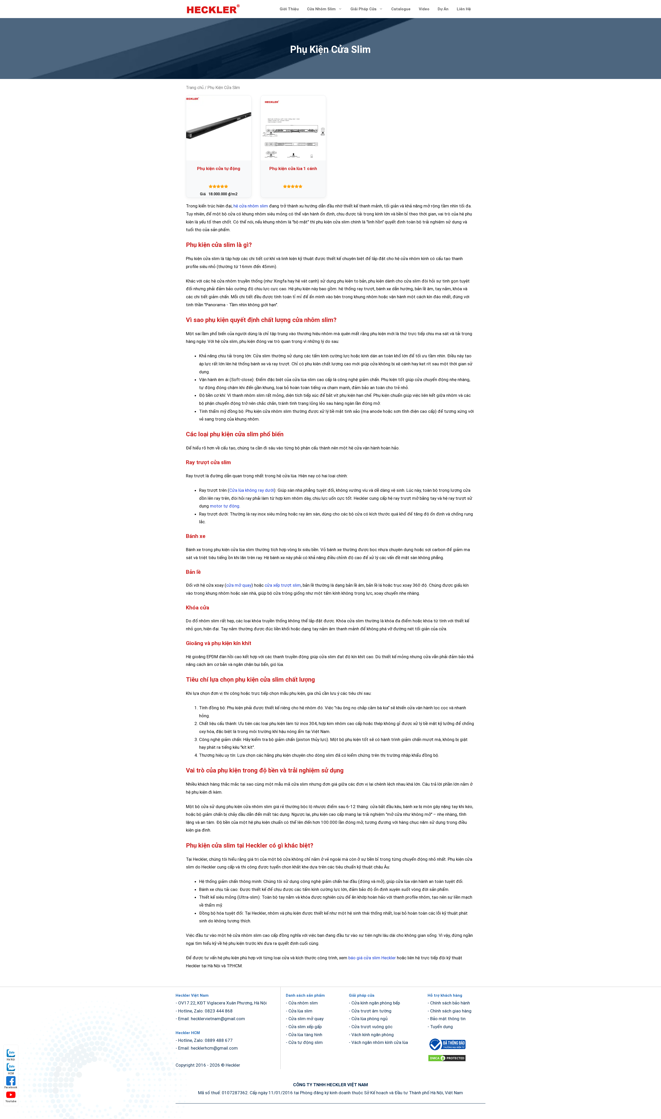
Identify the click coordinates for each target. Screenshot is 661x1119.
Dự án (443, 9)
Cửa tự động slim (305, 1042)
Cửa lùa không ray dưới (251, 490)
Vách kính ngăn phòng (372, 1034)
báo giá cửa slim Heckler (372, 957)
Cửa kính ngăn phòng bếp (375, 1002)
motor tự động (224, 506)
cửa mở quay (238, 585)
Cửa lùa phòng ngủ (369, 1018)
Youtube (11, 1101)
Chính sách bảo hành (450, 1002)
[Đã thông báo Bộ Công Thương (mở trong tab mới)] (447, 1050)
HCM (11, 1073)
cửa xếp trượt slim (283, 585)
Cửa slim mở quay (306, 1018)
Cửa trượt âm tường (371, 1010)
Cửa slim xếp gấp (305, 1026)
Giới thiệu (289, 9)
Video (424, 9)
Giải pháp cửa (363, 9)
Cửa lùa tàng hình (305, 1034)
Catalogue (401, 9)
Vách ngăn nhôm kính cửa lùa (379, 1042)
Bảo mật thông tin (448, 1018)
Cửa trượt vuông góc (371, 1026)
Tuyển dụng (441, 1026)
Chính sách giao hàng (450, 1010)
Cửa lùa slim (300, 1010)
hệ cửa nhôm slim (250, 205)
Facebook (10, 1087)
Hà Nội (11, 1059)
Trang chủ (195, 87)
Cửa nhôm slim (321, 9)
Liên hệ (464, 9)
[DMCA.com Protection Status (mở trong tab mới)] (447, 1060)
